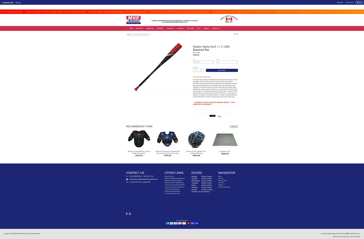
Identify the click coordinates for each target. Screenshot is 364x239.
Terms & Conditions (355, 236)
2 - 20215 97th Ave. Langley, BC (139, 182)
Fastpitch (139, 28)
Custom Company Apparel (172, 189)
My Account (340, 2)
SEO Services (340, 233)
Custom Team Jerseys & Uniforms (174, 187)
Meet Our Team (222, 180)
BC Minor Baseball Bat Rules (172, 191)
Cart (360, 2)
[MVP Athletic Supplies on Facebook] (234, 34)
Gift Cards (190, 28)
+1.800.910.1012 (148, 176)
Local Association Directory (172, 193)
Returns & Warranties (224, 187)
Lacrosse (180, 28)
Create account (350, 2)
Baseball (160, 28)
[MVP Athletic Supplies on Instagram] (237, 34)
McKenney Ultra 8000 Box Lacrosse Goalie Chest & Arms (139, 152)
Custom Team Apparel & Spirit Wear (175, 185)
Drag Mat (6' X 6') (225, 151)
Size (194, 59)
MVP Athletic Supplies (22, 233)
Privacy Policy (345, 236)
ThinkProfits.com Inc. (355, 233)
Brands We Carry (169, 176)
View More (234, 126)
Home (131, 28)
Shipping (220, 185)
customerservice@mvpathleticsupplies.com (143, 179)
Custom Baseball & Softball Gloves (174, 182)
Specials (206, 28)
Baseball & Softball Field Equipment (175, 178)
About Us (220, 178)
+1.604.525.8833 (134, 176)
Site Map (335, 236)
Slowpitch (149, 28)
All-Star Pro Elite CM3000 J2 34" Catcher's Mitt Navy (196, 152)
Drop (217, 59)
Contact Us (215, 28)
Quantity (195, 67)
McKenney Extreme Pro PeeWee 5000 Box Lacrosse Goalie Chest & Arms (168, 152)
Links (340, 236)
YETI (198, 28)
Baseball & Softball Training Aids (174, 180)
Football (170, 28)
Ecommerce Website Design (328, 233)
